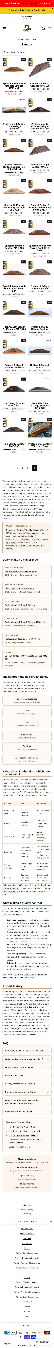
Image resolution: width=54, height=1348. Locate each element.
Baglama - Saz (27, 1228)
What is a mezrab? (14, 1075)
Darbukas (27, 1238)
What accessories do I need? (19, 1112)
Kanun (27, 1312)
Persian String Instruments (27, 1282)
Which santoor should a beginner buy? (24, 1059)
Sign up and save (26, 1222)
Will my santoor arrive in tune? (20, 1084)
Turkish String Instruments (27, 1253)
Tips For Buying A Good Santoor (28, 974)
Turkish (27, 1248)
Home (20, 39)
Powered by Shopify (27, 1345)
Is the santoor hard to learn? (19, 1067)
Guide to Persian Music (19, 1147)
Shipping (27, 1214)
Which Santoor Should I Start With (18, 978)
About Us (27, 1205)
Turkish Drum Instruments (27, 1268)
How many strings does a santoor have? (24, 1051)
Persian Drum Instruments (27, 1297)
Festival (27, 1307)
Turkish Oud (27, 1302)
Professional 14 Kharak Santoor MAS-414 (25, 545)
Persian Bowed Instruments (27, 1287)
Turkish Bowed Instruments (27, 1258)
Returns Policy (27, 1209)
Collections (30, 39)
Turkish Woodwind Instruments (27, 1263)
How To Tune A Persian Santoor (23, 1135)
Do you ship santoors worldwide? (21, 1092)
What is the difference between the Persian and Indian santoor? (22, 1101)
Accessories (27, 1243)
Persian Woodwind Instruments (27, 1292)
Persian (27, 1277)
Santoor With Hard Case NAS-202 (32, 530)
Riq (27, 1317)
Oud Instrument (27, 1234)
